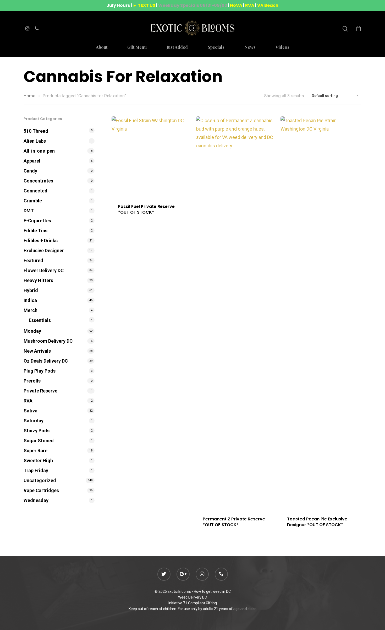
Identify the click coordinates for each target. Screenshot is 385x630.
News (250, 47)
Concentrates (38, 181)
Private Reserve (40, 391)
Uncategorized (40, 480)
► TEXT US (144, 5)
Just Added (177, 47)
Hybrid (31, 290)
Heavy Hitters (38, 280)
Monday (32, 331)
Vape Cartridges (41, 490)
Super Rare (35, 450)
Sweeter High (38, 460)
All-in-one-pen (39, 151)
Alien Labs (35, 141)
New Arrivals (37, 351)
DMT (29, 210)
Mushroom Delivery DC (48, 341)
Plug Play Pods (40, 371)
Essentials (40, 320)
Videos (282, 47)
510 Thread (36, 131)
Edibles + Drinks (41, 240)
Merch (30, 310)
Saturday (33, 420)
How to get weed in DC (212, 591)
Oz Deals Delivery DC (46, 361)
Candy (30, 171)
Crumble (33, 200)
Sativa (30, 410)
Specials (216, 47)
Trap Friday (36, 470)
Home (29, 95)
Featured (33, 260)
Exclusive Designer (44, 250)
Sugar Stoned (39, 440)
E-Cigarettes (37, 220)
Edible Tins (35, 230)
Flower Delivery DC (44, 270)
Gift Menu (137, 47)
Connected (35, 190)
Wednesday (36, 500)
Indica (30, 300)
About (101, 47)
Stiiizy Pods (37, 430)
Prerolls (32, 381)
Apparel (32, 161)
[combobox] (335, 96)
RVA (28, 400)
